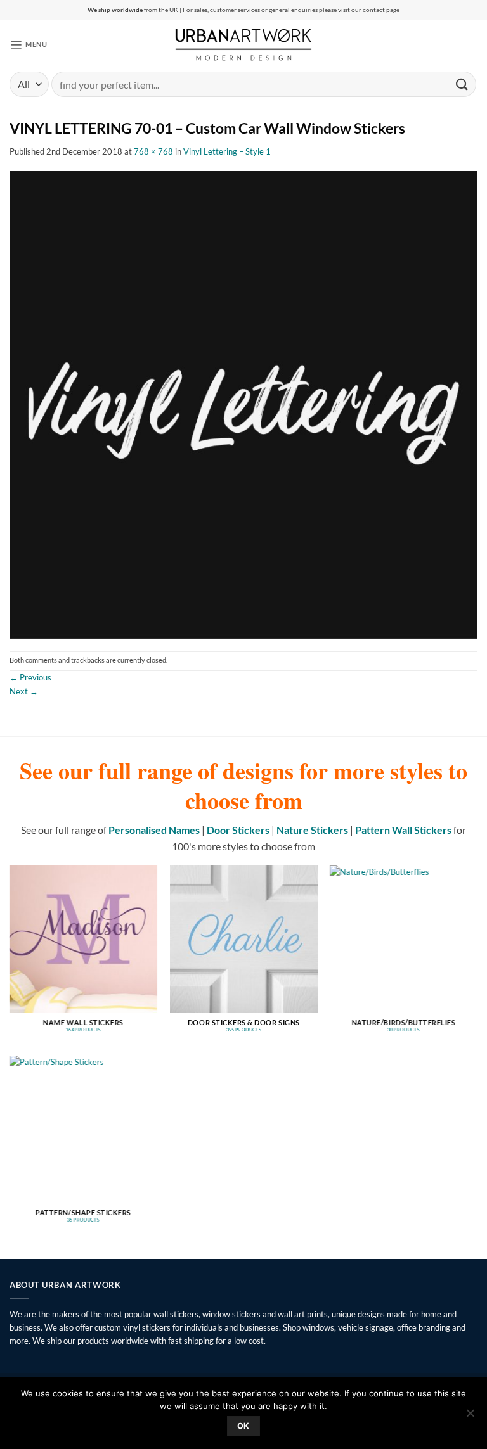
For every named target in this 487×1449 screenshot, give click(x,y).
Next (24, 691)
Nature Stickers (312, 830)
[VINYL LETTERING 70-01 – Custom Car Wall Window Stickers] (243, 404)
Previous (30, 677)
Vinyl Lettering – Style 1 (227, 151)
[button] (28, 44)
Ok (243, 1426)
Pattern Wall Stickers (403, 830)
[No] (469, 1417)
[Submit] (462, 84)
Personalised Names (154, 830)
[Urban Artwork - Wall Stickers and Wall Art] (243, 44)
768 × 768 (153, 151)
